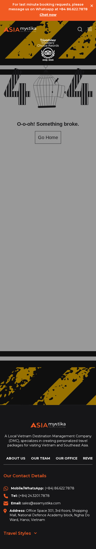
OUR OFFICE (66, 458)
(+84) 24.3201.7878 (34, 496)
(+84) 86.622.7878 (59, 488)
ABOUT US (15, 458)
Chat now (48, 15)
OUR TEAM (40, 458)
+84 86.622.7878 (73, 9)
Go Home (48, 137)
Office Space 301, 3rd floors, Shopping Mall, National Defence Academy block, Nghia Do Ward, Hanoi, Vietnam (50, 515)
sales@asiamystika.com (41, 503)
